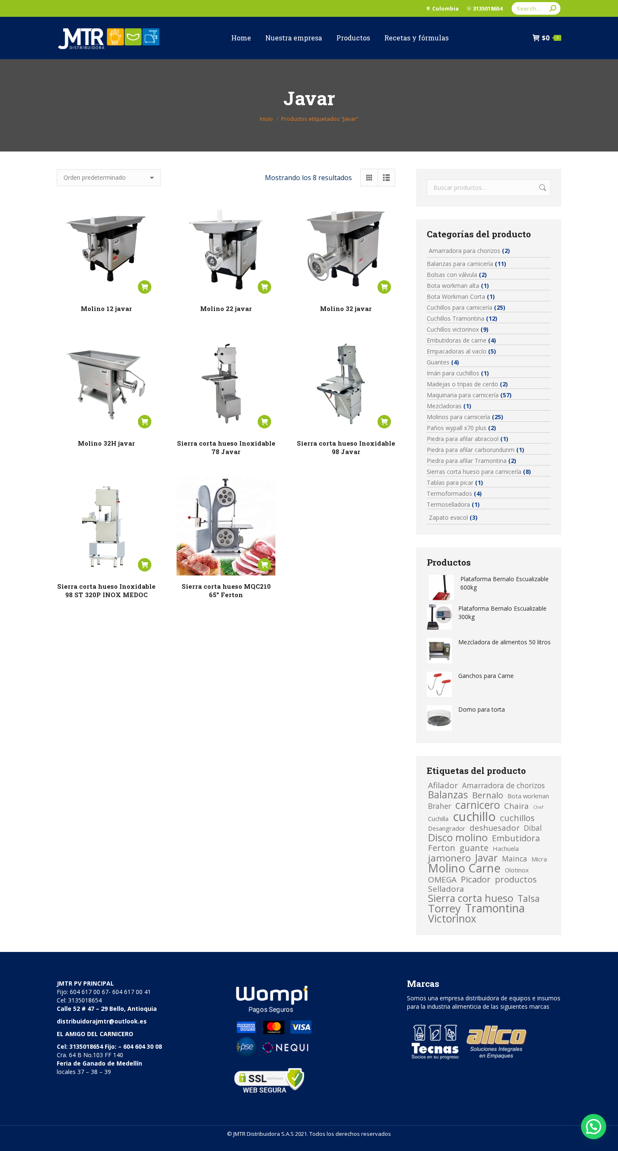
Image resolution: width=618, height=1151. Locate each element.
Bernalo (487, 795)
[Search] (552, 8)
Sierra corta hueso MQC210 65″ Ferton (226, 590)
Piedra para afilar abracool (463, 439)
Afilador (443, 785)
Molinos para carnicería (458, 417)
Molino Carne (464, 868)
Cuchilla (438, 818)
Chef (538, 807)
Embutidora (516, 838)
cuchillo (474, 816)
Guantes (438, 362)
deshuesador (495, 828)
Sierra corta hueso (470, 898)
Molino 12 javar (106, 308)
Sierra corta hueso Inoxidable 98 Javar (346, 447)
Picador (476, 879)
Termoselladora (448, 504)
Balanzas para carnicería (460, 264)
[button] (593, 1126)
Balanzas (448, 794)
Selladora (446, 889)
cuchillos (517, 817)
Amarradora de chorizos (503, 785)
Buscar (542, 187)
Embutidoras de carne (456, 340)
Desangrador (446, 828)
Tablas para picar (450, 482)
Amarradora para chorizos (464, 251)
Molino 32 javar (346, 308)
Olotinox (517, 870)
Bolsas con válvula (452, 275)
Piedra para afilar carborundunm (471, 450)
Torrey (444, 908)
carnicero (477, 805)
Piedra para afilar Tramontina (467, 461)
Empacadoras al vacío (456, 351)
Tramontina (495, 908)
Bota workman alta (453, 286)
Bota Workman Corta (456, 296)
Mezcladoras (444, 406)
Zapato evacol (448, 517)
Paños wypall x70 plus (456, 428)
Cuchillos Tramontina (455, 318)
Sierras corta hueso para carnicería (474, 472)
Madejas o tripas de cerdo (462, 384)
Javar (486, 857)
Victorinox (452, 918)
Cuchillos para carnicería (459, 307)
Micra (539, 859)
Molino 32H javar (106, 443)
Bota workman (528, 796)
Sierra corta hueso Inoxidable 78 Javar (226, 447)
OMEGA (442, 879)
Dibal (533, 828)
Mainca (514, 858)
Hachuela (506, 848)
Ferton (441, 847)
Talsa (529, 898)
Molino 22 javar (226, 308)
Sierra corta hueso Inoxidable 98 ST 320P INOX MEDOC (106, 590)
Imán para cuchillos (453, 373)
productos (516, 879)
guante (474, 847)
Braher (439, 806)
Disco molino (458, 837)
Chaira (516, 806)
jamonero (449, 858)
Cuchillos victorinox (453, 329)
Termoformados (449, 493)
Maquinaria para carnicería (463, 395)
